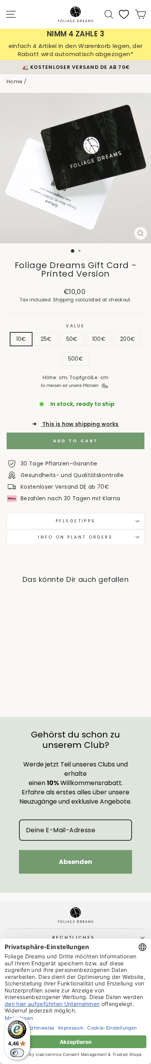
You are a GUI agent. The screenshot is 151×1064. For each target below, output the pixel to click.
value (75, 326)
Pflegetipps (75, 521)
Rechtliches (73, 937)
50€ (71, 339)
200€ (127, 339)
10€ (21, 339)
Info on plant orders (75, 537)
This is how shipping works (75, 424)
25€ (46, 339)
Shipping (63, 300)
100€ (98, 339)
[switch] (17, 1053)
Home (14, 81)
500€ (75, 359)
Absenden (75, 861)
